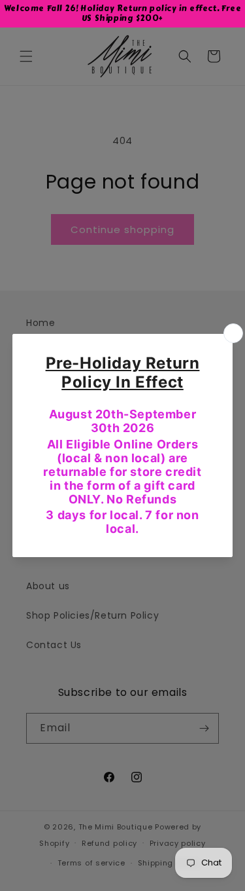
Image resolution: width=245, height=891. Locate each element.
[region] (122, 13)
